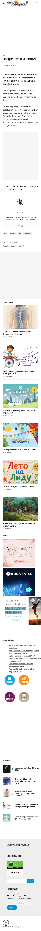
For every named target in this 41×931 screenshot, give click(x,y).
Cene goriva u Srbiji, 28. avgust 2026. (27, 768)
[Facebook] (19, 226)
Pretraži (30, 881)
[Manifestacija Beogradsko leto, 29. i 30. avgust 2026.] (6, 818)
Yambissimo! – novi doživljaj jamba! (24, 651)
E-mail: (28, 898)
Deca (4, 55)
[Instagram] (22, 226)
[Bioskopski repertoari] (10, 680)
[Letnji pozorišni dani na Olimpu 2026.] (20, 435)
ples (20, 233)
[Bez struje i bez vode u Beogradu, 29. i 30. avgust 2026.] (6, 781)
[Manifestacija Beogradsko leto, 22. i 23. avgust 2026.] (20, 396)
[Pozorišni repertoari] (24, 680)
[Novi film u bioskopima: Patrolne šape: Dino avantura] (20, 509)
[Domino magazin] (15, 872)
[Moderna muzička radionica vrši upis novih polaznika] (20, 356)
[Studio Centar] (15, 864)
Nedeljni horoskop (16, 666)
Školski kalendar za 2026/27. (21, 664)
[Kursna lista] (19, 553)
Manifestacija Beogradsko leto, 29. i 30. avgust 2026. (27, 817)
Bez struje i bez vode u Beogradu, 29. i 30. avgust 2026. (25, 781)
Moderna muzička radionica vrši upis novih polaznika (26, 805)
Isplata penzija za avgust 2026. (22, 656)
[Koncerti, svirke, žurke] (10, 697)
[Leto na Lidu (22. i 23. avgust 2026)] (20, 472)
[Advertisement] (20, 28)
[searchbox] (17, 881)
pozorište (28, 233)
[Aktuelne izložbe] (24, 697)
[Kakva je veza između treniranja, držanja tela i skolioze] (20, 317)
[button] (4, 3)
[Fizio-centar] (22, 611)
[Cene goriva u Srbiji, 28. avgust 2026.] (6, 769)
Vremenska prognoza (18, 653)
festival (12, 233)
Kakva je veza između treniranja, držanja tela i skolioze (25, 793)
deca (5, 233)
